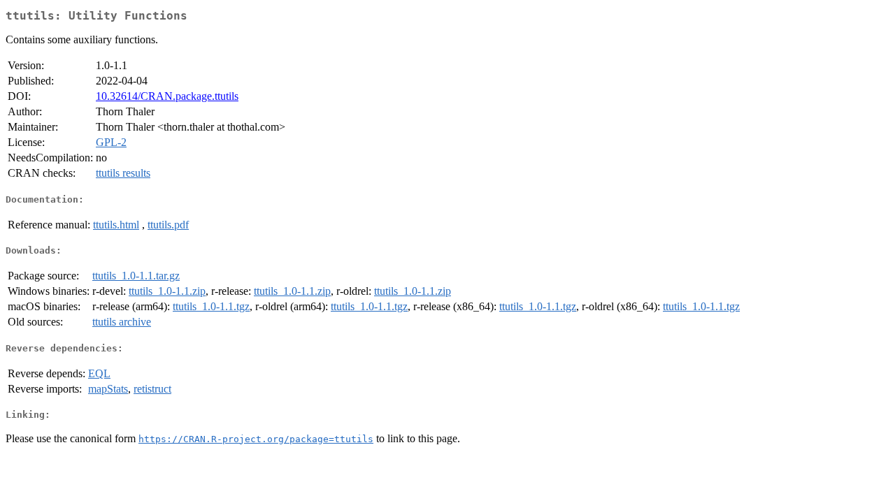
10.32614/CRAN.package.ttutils (167, 96)
